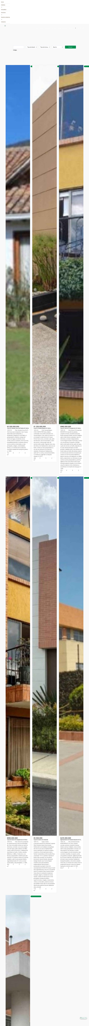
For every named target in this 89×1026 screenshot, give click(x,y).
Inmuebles (3, 9)
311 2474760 (81, 28)
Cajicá (43, 841)
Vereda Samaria (75, 841)
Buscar (70, 47)
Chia (16, 430)
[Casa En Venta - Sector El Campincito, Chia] (71, 244)
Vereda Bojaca (48, 430)
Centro (47, 841)
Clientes (3, 5)
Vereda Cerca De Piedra (24, 430)
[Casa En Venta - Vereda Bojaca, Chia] (44, 244)
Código (15, 50)
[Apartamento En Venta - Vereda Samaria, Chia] (71, 656)
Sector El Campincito (76, 430)
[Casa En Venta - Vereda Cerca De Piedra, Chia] (18, 244)
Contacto (3, 22)
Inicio (2, 2)
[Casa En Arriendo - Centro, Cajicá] (44, 656)
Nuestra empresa (5, 17)
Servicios (3, 12)
